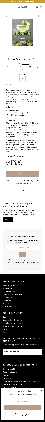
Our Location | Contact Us (12, 320)
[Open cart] (41, 7)
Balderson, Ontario (10, 372)
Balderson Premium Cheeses (13, 294)
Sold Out (22, 174)
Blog (4, 332)
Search (5, 317)
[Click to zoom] (38, 16)
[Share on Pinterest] (24, 191)
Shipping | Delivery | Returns (13, 323)
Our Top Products (9, 285)
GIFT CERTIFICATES (10, 388)
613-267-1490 (8, 378)
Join (22, 255)
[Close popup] (41, 390)
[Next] (11, 16)
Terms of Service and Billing (13, 326)
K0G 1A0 (6, 375)
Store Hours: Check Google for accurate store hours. (21, 381)
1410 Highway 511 (9, 369)
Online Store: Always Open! (13, 384)
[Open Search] (37, 7)
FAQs (5, 329)
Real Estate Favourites (11, 307)
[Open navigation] (5, 7)
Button (7, 219)
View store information (23, 183)
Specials (6, 304)
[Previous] (6, 16)
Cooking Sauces (8, 297)
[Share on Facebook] (21, 191)
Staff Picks (7, 301)
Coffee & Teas (8, 288)
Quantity (22, 74)
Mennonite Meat (9, 291)
